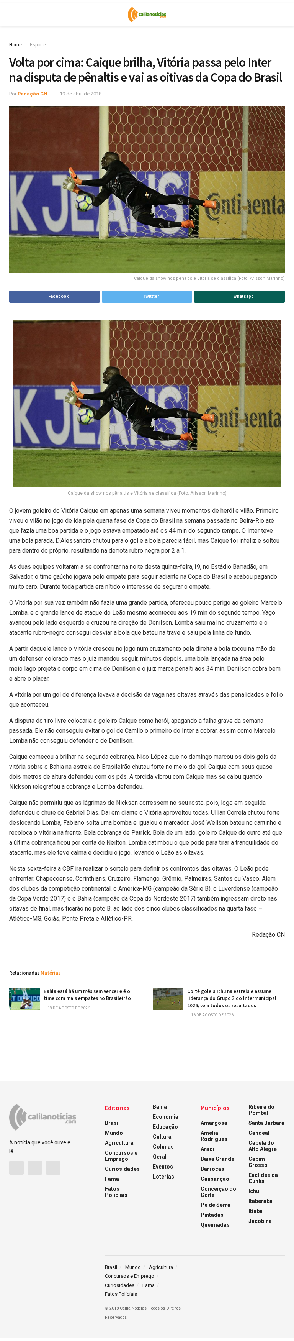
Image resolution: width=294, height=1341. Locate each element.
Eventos (163, 1167)
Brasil (112, 1123)
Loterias (163, 1177)
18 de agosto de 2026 (68, 1008)
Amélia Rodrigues (214, 1136)
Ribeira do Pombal (261, 1110)
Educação (165, 1127)
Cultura (162, 1137)
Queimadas (215, 1225)
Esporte (38, 45)
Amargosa (214, 1123)
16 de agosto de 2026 (212, 1015)
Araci (207, 1149)
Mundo (114, 1133)
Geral (160, 1157)
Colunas (163, 1147)
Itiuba (255, 1211)
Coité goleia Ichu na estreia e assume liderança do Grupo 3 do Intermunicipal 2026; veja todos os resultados (231, 998)
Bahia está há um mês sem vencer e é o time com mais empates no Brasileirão (87, 994)
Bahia (160, 1107)
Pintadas (212, 1215)
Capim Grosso (258, 1162)
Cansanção (215, 1179)
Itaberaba (260, 1201)
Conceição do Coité (218, 1192)
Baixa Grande (217, 1159)
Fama (112, 1179)
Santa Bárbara (266, 1123)
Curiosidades (122, 1169)
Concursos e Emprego (121, 1156)
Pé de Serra (215, 1205)
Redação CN (32, 94)
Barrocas (212, 1169)
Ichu (253, 1191)
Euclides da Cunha (263, 1178)
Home (15, 45)
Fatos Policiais (116, 1192)
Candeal (259, 1133)
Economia (165, 1117)
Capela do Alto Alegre (262, 1146)
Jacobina (260, 1221)
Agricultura (119, 1143)
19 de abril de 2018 (80, 94)
